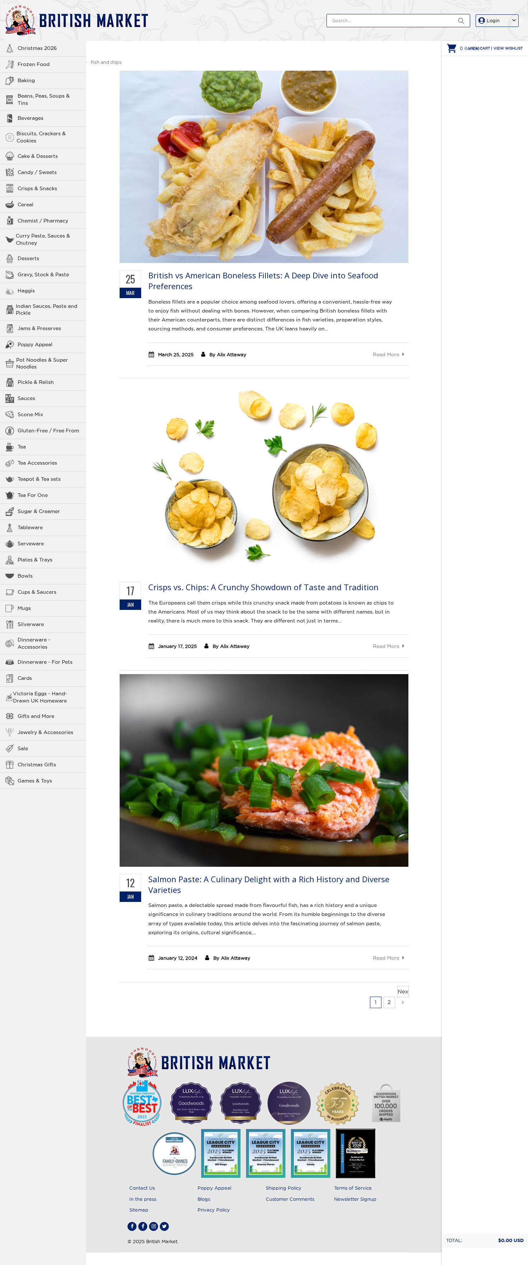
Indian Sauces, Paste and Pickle (46, 309)
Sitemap (138, 1209)
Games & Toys (35, 781)
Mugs (24, 608)
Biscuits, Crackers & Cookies (41, 137)
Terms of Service (353, 1187)
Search (461, 20)
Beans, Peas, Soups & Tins (44, 99)
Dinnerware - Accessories (34, 643)
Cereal (25, 204)
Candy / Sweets (37, 172)
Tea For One (33, 495)
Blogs (204, 1198)
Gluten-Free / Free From (48, 430)
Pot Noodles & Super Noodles (42, 363)
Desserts (28, 258)
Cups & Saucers (37, 592)
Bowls (25, 576)
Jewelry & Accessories (45, 732)
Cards (25, 678)
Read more (386, 354)
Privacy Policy (214, 1209)
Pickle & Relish (36, 382)
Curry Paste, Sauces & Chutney (43, 239)
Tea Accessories (37, 463)
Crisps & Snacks (37, 188)
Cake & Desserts (38, 156)
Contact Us (142, 1187)
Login (493, 20)
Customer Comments (290, 1198)
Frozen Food (34, 64)
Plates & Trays (35, 560)
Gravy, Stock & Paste (43, 274)
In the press (142, 1198)
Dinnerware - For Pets (45, 662)
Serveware (31, 543)
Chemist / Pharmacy (43, 221)
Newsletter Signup (355, 1198)
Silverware (31, 624)
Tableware (30, 527)
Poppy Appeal (35, 344)
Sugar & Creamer (39, 511)
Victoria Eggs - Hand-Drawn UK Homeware (40, 697)
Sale (23, 748)
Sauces (26, 398)
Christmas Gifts (37, 764)
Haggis (26, 290)
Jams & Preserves (39, 328)
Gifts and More (36, 716)
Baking (26, 80)
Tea (22, 447)
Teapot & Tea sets (39, 479)
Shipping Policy (283, 1187)
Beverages (30, 118)
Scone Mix (30, 414)
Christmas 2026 (37, 48)
